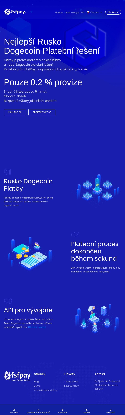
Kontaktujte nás (75, 12)
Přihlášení (113, 12)
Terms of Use (71, 381)
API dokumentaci (37, 327)
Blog (36, 381)
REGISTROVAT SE (42, 112)
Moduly (59, 12)
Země (37, 385)
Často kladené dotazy (45, 390)
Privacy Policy (71, 385)
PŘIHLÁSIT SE (14, 112)
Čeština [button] (94, 12)
